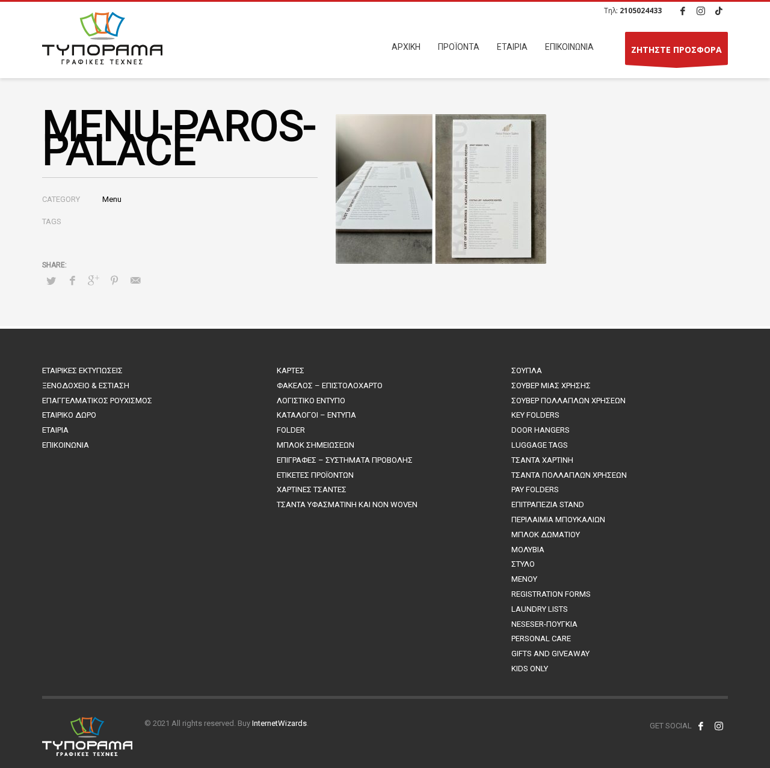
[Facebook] (683, 11)
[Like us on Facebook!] (701, 726)
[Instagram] (701, 11)
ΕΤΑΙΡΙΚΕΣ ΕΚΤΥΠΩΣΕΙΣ (82, 370)
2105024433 (641, 10)
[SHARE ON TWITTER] (51, 281)
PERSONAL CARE (541, 638)
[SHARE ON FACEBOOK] (72, 281)
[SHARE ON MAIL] (135, 281)
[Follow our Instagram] (719, 726)
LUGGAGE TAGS (539, 445)
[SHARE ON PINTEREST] (114, 281)
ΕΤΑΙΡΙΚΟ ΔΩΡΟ (69, 414)
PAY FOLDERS (535, 489)
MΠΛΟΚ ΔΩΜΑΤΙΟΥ (545, 534)
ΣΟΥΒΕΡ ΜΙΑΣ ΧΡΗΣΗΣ (551, 385)
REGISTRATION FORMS (551, 594)
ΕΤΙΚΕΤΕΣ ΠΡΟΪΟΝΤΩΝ (315, 475)
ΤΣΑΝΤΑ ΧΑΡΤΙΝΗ (542, 460)
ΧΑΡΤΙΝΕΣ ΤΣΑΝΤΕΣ (311, 489)
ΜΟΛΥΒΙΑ (527, 549)
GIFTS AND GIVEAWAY (550, 653)
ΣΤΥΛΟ (523, 563)
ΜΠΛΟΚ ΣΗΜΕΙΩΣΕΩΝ (315, 445)
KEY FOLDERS (535, 414)
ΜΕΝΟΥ (524, 579)
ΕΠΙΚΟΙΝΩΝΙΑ (65, 445)
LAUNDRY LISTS (539, 609)
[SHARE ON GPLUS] (93, 281)
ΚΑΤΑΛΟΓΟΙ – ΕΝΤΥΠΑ (316, 414)
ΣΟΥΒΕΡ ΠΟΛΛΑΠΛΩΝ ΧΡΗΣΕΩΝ (568, 400)
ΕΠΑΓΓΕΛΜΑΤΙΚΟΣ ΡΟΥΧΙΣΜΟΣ (97, 400)
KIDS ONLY (529, 668)
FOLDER (291, 429)
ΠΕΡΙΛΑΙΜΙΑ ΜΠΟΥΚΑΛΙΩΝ (558, 519)
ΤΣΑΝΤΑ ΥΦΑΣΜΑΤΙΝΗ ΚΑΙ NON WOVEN (347, 504)
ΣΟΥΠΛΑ (526, 370)
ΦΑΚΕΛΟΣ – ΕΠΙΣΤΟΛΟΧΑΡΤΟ (330, 385)
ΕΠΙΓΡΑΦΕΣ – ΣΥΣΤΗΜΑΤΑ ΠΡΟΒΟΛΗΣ (345, 460)
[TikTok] (719, 11)
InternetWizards (279, 723)
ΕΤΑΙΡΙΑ (55, 429)
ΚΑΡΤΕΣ (290, 370)
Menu (112, 199)
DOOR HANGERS (540, 429)
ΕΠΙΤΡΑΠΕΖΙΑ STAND (547, 504)
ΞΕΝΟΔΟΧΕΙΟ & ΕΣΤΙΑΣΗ (85, 385)
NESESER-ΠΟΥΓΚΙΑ (544, 624)
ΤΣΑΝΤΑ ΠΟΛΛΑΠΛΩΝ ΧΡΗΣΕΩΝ (569, 475)
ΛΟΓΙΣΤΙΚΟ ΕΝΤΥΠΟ (311, 400)
